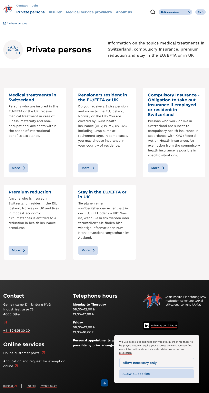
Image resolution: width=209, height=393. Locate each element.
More (16, 168)
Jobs (35, 5)
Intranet (8, 385)
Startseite (4, 23)
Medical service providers (89, 12)
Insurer (55, 12)
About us (124, 12)
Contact (22, 5)
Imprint (31, 385)
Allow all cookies (136, 374)
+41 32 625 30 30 (16, 330)
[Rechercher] (152, 12)
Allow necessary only (140, 363)
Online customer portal (22, 353)
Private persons (30, 12)
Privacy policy (48, 385)
